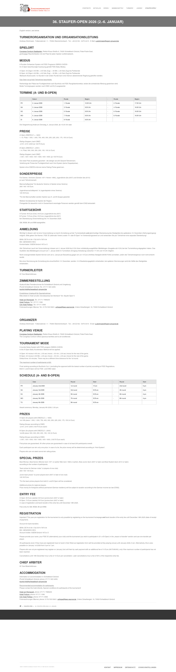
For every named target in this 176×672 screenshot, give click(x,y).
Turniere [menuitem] (130, 8)
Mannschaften (62, 644)
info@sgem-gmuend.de (97, 653)
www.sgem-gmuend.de (97, 656)
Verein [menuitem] (106, 8)
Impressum (118, 667)
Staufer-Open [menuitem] (151, 8)
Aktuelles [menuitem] (97, 8)
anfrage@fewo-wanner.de (65, 307)
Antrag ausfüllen (42, 616)
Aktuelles (61, 636)
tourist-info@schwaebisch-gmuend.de (33, 289)
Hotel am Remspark (27, 592)
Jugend (60, 652)
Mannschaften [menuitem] (118, 8)
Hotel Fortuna (24, 594)
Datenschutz (130, 667)
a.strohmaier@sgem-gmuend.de (107, 41)
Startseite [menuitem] (86, 8)
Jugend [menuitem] (139, 8)
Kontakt (107, 667)
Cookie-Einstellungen (147, 667)
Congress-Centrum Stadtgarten (31, 51)
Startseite (61, 632)
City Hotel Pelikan (26, 597)
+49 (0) (95, 650)
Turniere (60, 648)
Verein (60, 640)
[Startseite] (35, 8)
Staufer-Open (62, 656)
